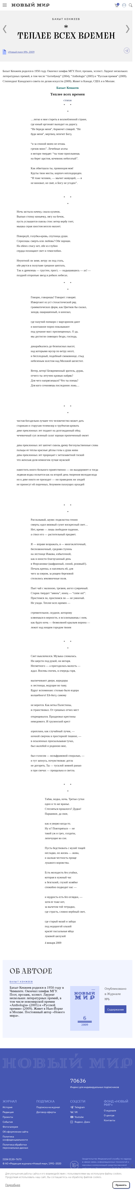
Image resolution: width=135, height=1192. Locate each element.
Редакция (8, 1112)
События (8, 1121)
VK (76, 1112)
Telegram (80, 1107)
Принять (121, 1185)
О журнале (110, 1110)
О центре (109, 1115)
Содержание (115, 1009)
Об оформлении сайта (15, 1131)
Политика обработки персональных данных (15, 1146)
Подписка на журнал (48, 1107)
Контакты (109, 1120)
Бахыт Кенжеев (67, 88)
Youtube (79, 1117)
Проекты (8, 1117)
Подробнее (12, 1185)
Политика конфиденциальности (15, 1138)
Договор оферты (46, 1112)
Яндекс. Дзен (82, 1121)
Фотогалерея (10, 1126)
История (7, 1107)
